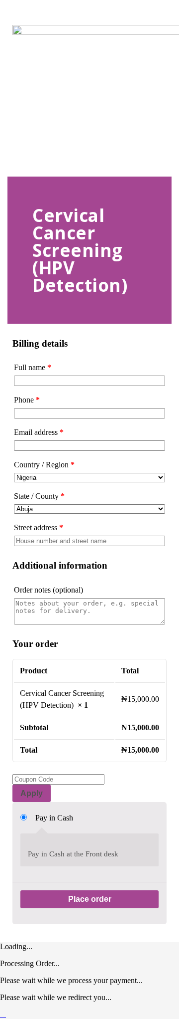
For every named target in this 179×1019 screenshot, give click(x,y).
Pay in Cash (54, 818)
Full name (32, 367)
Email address (39, 432)
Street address (38, 527)
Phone (27, 400)
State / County (39, 496)
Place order (89, 899)
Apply (31, 793)
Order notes (48, 590)
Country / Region (44, 464)
